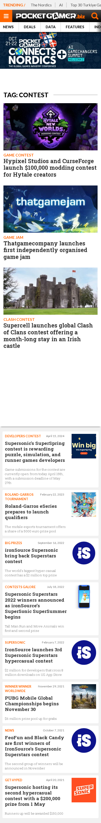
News (8, 27)
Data (51, 27)
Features (75, 27)
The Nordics (41, 4)
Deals (30, 27)
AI (61, 4)
